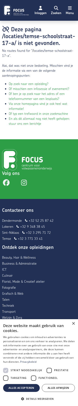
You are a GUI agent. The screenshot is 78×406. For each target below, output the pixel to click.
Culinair (7, 275)
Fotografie (9, 287)
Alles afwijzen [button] (58, 388)
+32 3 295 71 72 (38, 232)
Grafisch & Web (12, 293)
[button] (56, 10)
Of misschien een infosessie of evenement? (39, 88)
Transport (9, 311)
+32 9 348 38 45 (32, 226)
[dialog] (39, 362)
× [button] (73, 323)
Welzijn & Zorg (12, 317)
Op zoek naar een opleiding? (28, 83)
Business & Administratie (19, 263)
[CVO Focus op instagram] (24, 184)
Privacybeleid (28, 362)
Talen (6, 299)
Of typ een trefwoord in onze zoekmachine (38, 113)
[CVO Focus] (16, 10)
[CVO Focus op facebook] (6, 184)
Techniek (8, 305)
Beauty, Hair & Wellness (19, 257)
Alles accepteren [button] (21, 388)
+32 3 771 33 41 (30, 238)
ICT (4, 269)
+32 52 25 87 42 (40, 220)
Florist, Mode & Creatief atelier (23, 281)
